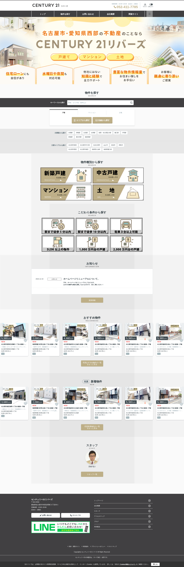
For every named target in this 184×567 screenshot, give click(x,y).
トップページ (98, 500)
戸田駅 (124, 132)
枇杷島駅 (88, 137)
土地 (120, 112)
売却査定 (97, 527)
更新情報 (92, 300)
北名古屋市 (96, 145)
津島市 (121, 145)
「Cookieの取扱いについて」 (127, 564)
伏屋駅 (70, 132)
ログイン (145, 6)
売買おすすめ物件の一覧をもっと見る (92, 363)
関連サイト (133, 14)
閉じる (155, 564)
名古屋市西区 (72, 149)
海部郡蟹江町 (108, 149)
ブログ (96, 521)
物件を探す (65, 14)
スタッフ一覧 (92, 474)
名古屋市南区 (84, 149)
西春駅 (70, 137)
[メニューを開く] (149, 14)
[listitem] (45, 339)
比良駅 (86, 132)
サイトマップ (112, 546)
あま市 (106, 145)
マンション (92, 112)
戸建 (63, 112)
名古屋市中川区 (85, 145)
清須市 (113, 145)
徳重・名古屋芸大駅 (105, 132)
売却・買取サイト (74, 546)
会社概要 (111, 14)
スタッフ (97, 511)
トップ (43, 14)
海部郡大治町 (96, 149)
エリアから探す (83, 120)
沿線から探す (104, 120)
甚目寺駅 (79, 137)
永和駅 (93, 132)
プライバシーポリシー (98, 546)
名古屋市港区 (72, 145)
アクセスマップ (99, 516)
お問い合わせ (88, 14)
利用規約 (85, 546)
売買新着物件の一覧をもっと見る (92, 427)
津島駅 (78, 132)
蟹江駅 (117, 132)
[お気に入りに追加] (25, 340)
